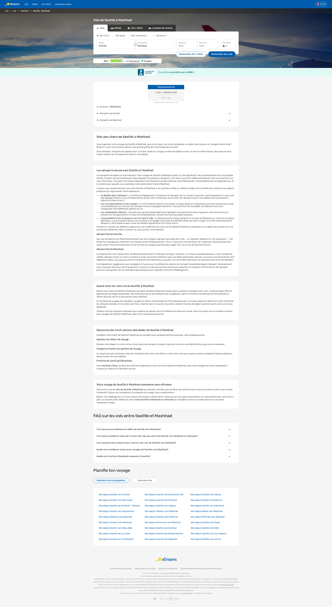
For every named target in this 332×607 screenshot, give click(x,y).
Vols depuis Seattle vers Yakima (206, 494)
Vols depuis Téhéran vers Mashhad (161, 511)
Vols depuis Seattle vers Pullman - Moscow (119, 505)
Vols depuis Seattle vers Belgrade (161, 539)
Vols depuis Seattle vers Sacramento (116, 511)
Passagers (226, 42)
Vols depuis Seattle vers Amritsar (161, 528)
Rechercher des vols (221, 54)
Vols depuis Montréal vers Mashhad (207, 517)
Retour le (203, 43)
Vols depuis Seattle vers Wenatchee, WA (164, 494)
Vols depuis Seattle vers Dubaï (205, 522)
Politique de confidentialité (167, 568)
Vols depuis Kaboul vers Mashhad (206, 511)
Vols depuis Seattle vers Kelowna (206, 500)
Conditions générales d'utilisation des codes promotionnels (201, 568)
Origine (101, 43)
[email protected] (227, 585)
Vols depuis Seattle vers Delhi (205, 528)
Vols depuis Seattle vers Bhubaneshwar (164, 533)
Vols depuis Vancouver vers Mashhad (162, 522)
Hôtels (35, 4)
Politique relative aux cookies (145, 568)
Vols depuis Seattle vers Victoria (114, 494)
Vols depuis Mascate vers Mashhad (115, 517)
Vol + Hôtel (46, 4)
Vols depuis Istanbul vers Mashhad (161, 517)
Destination (142, 43)
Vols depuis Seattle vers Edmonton (207, 505)
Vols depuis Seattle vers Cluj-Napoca (208, 533)
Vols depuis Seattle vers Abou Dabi (115, 528)
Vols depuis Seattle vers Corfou (206, 539)
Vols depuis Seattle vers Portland (161, 500)
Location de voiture (63, 4)
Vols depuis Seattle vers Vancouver (116, 500)
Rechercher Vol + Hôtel (191, 54)
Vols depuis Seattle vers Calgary (160, 505)
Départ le (182, 43)
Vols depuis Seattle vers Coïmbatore (116, 539)
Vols (26, 4)
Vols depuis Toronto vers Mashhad (115, 522)
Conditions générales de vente (121, 568)
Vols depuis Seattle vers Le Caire (114, 533)
